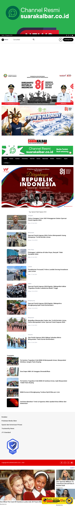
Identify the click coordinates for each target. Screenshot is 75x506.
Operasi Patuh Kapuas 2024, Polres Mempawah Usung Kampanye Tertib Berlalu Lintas (47, 236)
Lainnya (6, 162)
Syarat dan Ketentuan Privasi (12, 424)
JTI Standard (6, 432)
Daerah (32, 158)
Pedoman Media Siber (9, 421)
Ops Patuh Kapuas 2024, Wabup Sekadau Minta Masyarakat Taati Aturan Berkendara (44, 338)
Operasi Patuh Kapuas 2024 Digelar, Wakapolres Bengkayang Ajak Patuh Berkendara (45, 304)
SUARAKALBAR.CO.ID (14, 462)
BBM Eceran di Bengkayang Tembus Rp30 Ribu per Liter (40, 392)
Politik (58, 158)
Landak (30, 266)
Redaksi (4, 417)
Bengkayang (31, 300)
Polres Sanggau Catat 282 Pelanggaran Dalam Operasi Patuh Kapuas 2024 (47, 219)
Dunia (38, 158)
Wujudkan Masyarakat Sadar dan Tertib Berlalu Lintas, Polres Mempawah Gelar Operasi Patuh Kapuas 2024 (47, 321)
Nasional (45, 158)
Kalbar (17, 158)
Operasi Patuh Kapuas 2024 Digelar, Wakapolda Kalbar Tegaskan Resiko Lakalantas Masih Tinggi (47, 287)
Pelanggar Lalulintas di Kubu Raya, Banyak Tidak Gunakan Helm (45, 253)
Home (5, 158)
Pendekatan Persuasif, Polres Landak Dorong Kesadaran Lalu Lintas (48, 270)
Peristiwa (25, 158)
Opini (65, 158)
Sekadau (30, 334)
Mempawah (31, 232)
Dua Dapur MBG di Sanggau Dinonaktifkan (35, 371)
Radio (11, 158)
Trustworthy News (8, 428)
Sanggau (30, 215)
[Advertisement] (37, 57)
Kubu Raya (31, 249)
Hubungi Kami (68, 39)
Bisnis (52, 158)
